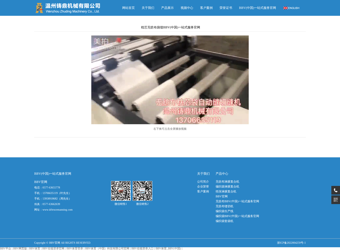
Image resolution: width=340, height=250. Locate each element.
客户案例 (206, 7)
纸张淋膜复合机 (226, 191)
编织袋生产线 (224, 211)
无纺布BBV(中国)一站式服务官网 (237, 201)
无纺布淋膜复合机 (227, 181)
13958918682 (50, 198)
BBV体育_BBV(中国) (168, 248)
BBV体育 (34, 248)
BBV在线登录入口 (142, 248)
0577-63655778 (51, 187)
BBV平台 (5, 248)
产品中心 (222, 173)
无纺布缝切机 (224, 206)
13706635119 (50, 193)
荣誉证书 (226, 7)
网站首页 (128, 7)
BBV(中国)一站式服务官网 (257, 7)
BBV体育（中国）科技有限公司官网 (107, 248)
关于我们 (148, 7)
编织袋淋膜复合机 (227, 186)
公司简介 (203, 181)
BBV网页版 (20, 248)
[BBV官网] (68, 8)
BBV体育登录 (75, 248)
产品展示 (167, 7)
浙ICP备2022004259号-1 (291, 242)
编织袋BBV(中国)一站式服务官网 (237, 216)
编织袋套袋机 (224, 221)
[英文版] (291, 7)
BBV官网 (222, 196)
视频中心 (187, 7)
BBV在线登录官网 (53, 248)
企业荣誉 (203, 186)
